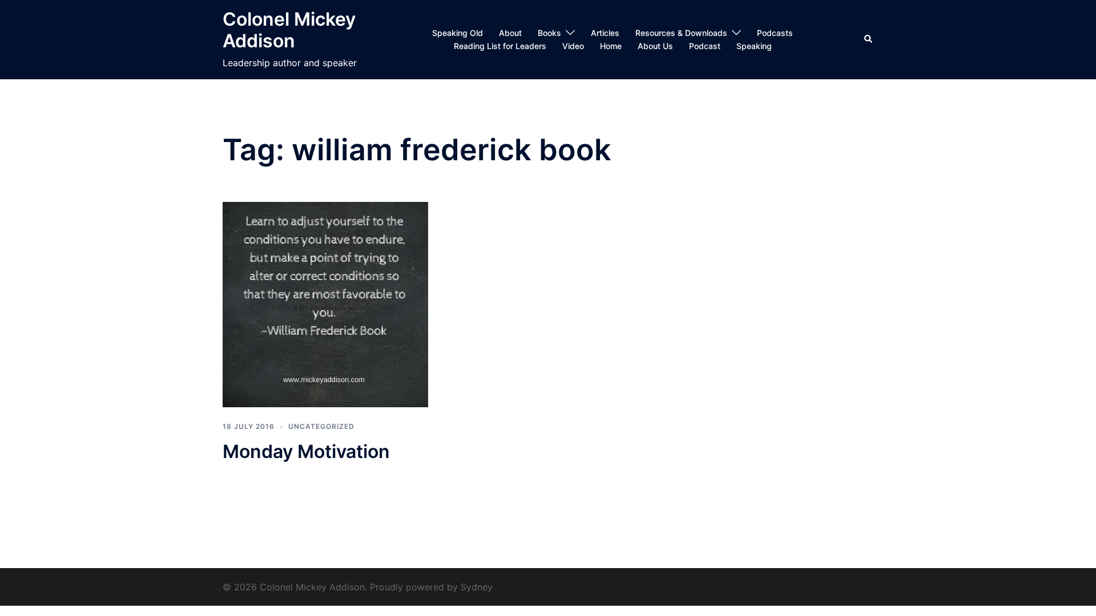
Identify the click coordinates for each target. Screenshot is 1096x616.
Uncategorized (321, 426)
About (510, 33)
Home (611, 46)
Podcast (704, 46)
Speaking (754, 46)
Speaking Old (457, 33)
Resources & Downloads (681, 33)
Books (549, 33)
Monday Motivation (306, 451)
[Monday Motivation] (325, 303)
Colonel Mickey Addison (289, 30)
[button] (868, 39)
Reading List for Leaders (500, 46)
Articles (605, 33)
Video (573, 46)
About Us (655, 46)
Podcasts (775, 33)
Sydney (477, 587)
